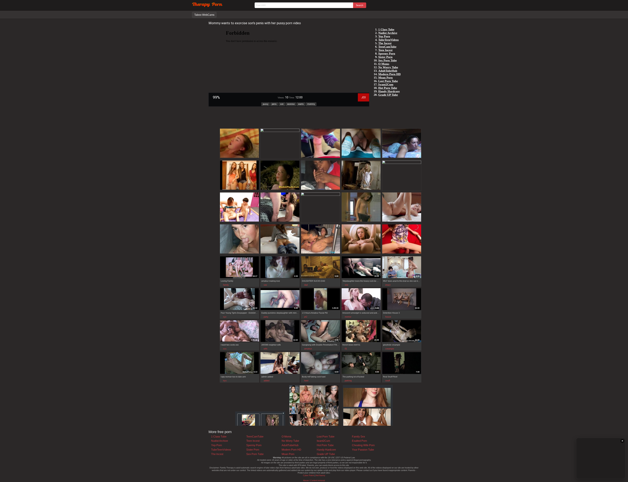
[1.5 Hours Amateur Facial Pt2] (320, 299)
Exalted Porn (359, 440)
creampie (389, 348)
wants (301, 104)
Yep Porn (216, 445)
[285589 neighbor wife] (280, 331)
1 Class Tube (219, 436)
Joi (363, 97)
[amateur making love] (280, 267)
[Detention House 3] (401, 299)
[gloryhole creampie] (401, 331)
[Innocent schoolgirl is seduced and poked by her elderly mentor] (361, 299)
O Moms (286, 436)
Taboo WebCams (204, 14)
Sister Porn (252, 449)
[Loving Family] (239, 267)
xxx (225, 348)
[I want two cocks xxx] (239, 331)
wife (265, 348)
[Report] (222, 275)
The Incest (217, 454)
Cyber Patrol (308, 475)
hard (306, 380)
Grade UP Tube (326, 454)
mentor (348, 317)
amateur (308, 348)
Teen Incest (253, 440)
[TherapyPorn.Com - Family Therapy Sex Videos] (207, 6)
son (282, 104)
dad (306, 285)
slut (346, 285)
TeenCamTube (254, 436)
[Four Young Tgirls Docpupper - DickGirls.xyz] (239, 299)
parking (348, 380)
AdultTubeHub (290, 445)
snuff (387, 380)
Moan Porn (288, 454)
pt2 (305, 317)
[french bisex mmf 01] (361, 331)
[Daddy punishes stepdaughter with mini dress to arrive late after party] (280, 299)
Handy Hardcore (326, 449)
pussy (265, 104)
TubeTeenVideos (221, 449)
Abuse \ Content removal (314, 480)
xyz (225, 317)
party (266, 317)
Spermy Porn (254, 445)
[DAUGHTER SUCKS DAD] (320, 267)
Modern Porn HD (291, 449)
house (388, 317)
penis (274, 104)
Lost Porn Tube (325, 436)
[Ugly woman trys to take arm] (239, 363)
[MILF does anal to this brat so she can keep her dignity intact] (401, 267)
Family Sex (358, 436)
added (266, 380)
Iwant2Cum (323, 440)
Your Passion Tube (363, 449)
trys (225, 380)
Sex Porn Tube (255, 454)
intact (388, 285)
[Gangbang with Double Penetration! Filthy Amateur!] (320, 331)
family (226, 285)
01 (346, 348)
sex (265, 285)
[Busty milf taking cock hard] (320, 363)
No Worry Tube (290, 440)
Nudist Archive (219, 440)
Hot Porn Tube (325, 445)
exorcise (291, 104)
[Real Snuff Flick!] (401, 363)
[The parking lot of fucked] (361, 363)
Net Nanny (320, 475)
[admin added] (280, 363)
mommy (311, 104)
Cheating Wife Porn (363, 445)
